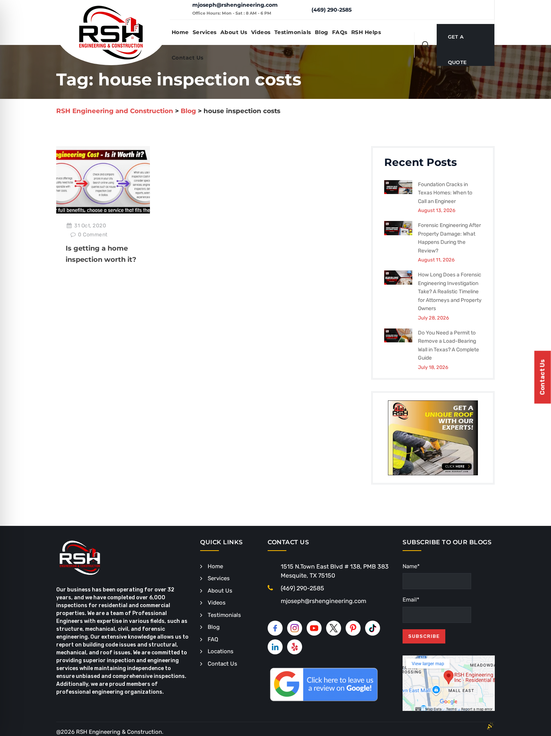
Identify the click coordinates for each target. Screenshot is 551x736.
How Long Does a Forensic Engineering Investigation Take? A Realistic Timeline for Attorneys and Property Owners (450, 292)
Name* (411, 566)
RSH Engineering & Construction (119, 732)
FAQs (339, 32)
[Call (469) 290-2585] (300, 9)
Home (180, 32)
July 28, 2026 (433, 318)
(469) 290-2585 (331, 9)
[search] (426, 45)
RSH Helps (366, 32)
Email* (411, 599)
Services (205, 32)
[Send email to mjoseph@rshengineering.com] (180, 9)
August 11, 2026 (436, 260)
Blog (321, 32)
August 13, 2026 (436, 210)
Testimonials (292, 32)
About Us (233, 32)
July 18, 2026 (433, 367)
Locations (221, 651)
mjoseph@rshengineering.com (235, 4)
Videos (261, 32)
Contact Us (188, 58)
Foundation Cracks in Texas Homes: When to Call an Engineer (445, 193)
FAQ (213, 639)
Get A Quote (457, 41)
